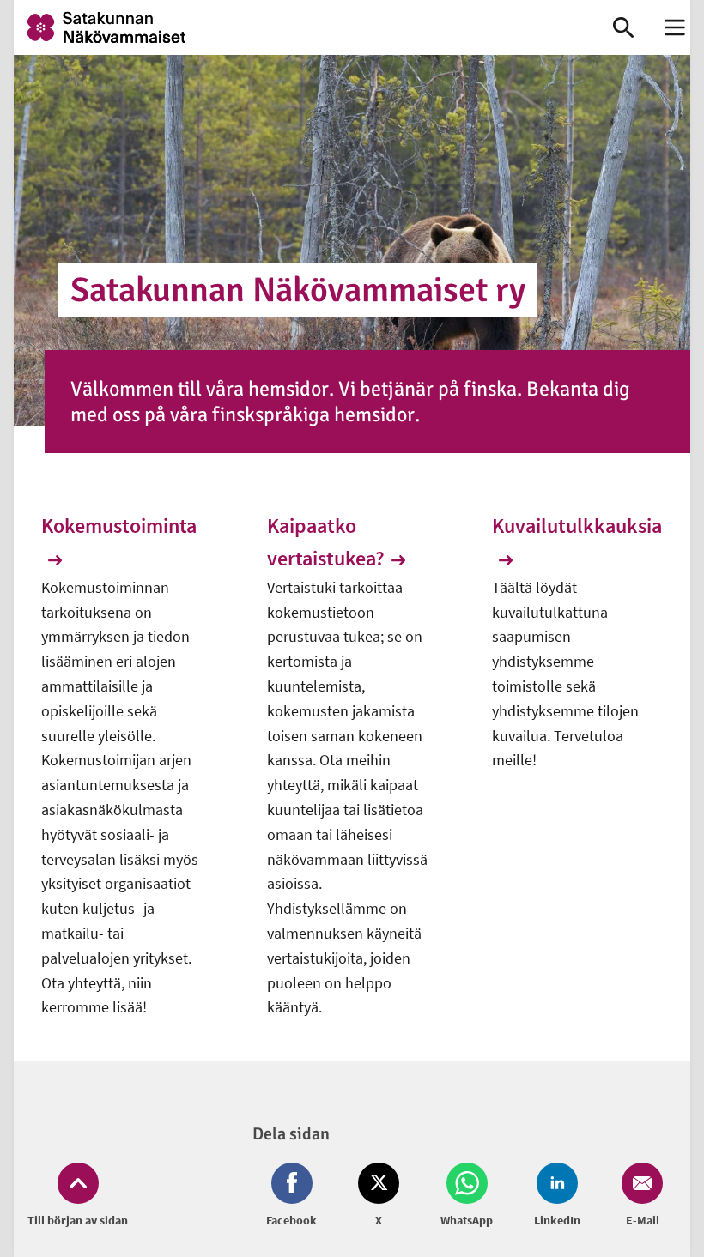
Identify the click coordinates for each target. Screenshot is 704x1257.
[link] (296, 27)
